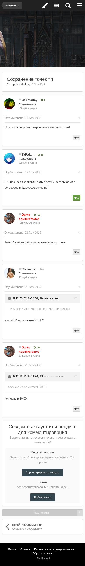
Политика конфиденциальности (54, 549)
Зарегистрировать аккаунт (42, 472)
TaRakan (28, 154)
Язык (11, 549)
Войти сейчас (42, 497)
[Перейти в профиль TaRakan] (9, 158)
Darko (44, 298)
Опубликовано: (23, 117)
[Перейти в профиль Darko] (9, 218)
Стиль (24, 549)
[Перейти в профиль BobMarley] (9, 103)
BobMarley (22, 84)
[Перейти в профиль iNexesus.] (9, 273)
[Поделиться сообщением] (79, 117)
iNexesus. (29, 269)
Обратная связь (43, 553)
